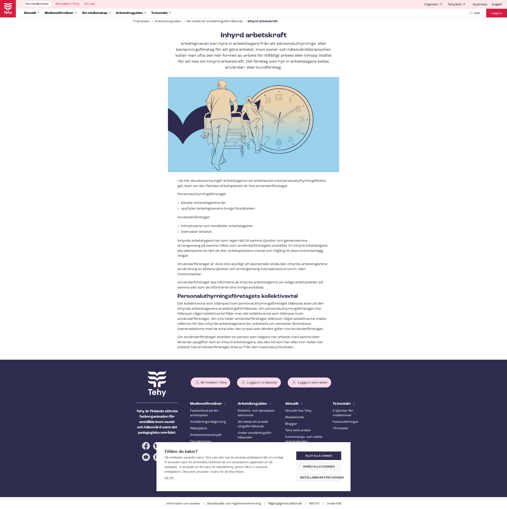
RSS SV (314, 503)
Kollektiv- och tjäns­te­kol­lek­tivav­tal (256, 413)
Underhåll (334, 503)
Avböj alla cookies (319, 466)
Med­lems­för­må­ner (206, 404)
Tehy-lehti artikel (298, 430)
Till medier (341, 428)
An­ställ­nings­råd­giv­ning (208, 422)
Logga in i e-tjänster (262, 382)
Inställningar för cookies (320, 477)
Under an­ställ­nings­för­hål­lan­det (255, 435)
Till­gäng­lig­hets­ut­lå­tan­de (285, 503)
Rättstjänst (198, 428)
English (497, 4)
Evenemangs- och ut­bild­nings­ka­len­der (304, 439)
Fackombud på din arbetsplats (204, 413)
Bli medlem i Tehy (214, 382)
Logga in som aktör (313, 382)
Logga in (496, 13)
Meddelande (294, 417)
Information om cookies (183, 503)
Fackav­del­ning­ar (345, 422)
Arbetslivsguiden (168, 21)
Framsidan (141, 21)
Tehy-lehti (455, 4)
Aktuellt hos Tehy (298, 410)
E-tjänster (432, 4)
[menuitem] (482, 5)
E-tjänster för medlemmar (343, 413)
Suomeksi (480, 4)
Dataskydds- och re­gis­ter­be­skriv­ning (234, 503)
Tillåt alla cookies (318, 455)
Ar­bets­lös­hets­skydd (205, 435)
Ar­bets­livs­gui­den (253, 404)
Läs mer (169, 477)
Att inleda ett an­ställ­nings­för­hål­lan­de (214, 21)
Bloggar (291, 424)
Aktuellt (292, 404)
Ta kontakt (342, 404)
